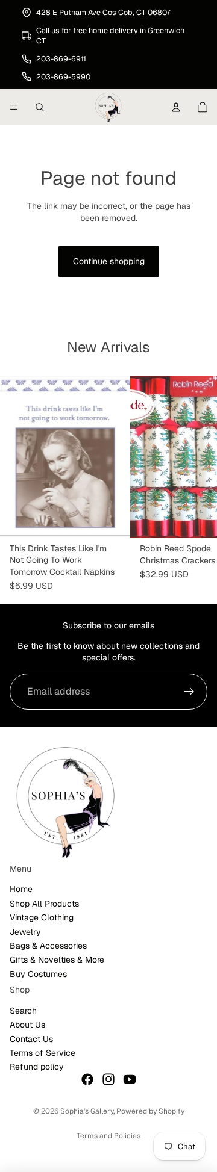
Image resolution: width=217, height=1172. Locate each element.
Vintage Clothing (42, 917)
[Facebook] (87, 1079)
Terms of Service (42, 1052)
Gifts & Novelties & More (57, 959)
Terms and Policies (108, 1136)
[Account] (176, 107)
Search (23, 1010)
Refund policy (37, 1066)
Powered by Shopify (150, 1111)
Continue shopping (109, 261)
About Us (27, 1024)
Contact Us (31, 1038)
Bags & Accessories (48, 945)
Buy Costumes (38, 974)
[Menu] (14, 107)
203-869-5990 (63, 77)
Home (21, 889)
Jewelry (25, 931)
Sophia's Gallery (86, 1111)
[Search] (40, 107)
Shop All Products (44, 903)
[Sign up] (189, 691)
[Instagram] (108, 1079)
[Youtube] (129, 1079)
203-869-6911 (61, 59)
